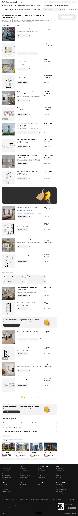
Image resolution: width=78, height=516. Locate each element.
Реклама (12, 499)
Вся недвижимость (6, 499)
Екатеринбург (41, 473)
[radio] (24, 397)
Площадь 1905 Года (60, 470)
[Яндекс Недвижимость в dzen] (73, 499)
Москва (39, 468)
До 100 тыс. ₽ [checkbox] (7, 200)
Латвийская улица (5, 471)
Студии (21, 487)
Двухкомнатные (23, 484)
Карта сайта (58, 499)
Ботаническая (59, 477)
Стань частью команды (20, 499)
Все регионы (4, 484)
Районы (3, 487)
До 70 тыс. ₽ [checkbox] (23, 197)
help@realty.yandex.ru (26, 507)
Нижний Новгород (41, 477)
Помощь (52, 499)
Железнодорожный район (25, 471)
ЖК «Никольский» (20, 47)
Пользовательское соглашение (32, 499)
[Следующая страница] (39, 397)
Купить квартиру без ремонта (62, 489)
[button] (47, 2)
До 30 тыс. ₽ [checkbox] (7, 197)
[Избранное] (44, 2)
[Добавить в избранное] (29, 35)
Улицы (3, 493)
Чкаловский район (23, 477)
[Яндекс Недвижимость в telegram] (75, 499)
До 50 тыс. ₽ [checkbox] (15, 197)
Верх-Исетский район (24, 470)
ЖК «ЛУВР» (19, 78)
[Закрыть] (75, 9)
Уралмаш (58, 471)
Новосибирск (40, 471)
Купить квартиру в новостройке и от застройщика (66, 487)
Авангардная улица (6, 468)
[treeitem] (5, 5)
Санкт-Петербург (41, 470)
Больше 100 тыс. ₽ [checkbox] (17, 200)
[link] (74, 2)
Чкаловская (58, 475)
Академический (23, 468)
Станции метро (5, 489)
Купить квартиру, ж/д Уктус (61, 493)
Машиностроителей (60, 468)
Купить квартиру (59, 484)
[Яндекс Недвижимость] (9, 2)
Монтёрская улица (5, 473)
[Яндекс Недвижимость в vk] (71, 499)
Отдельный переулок (6, 475)
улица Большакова (20, 29)
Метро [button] (63, 9)
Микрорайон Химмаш (24, 473)
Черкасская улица (5, 470)
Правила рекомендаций (45, 499)
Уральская (58, 473)
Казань (39, 475)
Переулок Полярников (6, 477)
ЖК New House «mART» (21, 63)
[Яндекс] (74, 513)
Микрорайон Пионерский (25, 475)
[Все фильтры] (3, 9)
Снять (39, 484)
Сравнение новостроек (6, 491)
